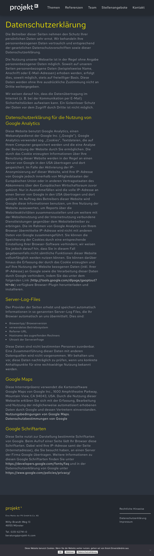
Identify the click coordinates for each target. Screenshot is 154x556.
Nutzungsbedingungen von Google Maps (37, 414)
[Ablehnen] (150, 550)
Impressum (126, 521)
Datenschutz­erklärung (133, 518)
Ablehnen (70, 552)
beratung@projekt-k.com (21, 535)
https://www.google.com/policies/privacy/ (38, 473)
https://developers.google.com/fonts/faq (37, 464)
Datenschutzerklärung (87, 552)
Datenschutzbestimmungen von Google (36, 419)
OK (60, 552)
